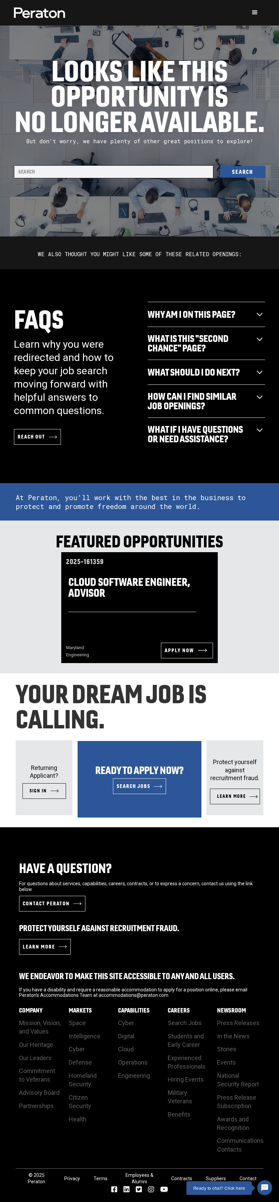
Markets (80, 1010)
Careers (179, 1010)
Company (31, 1010)
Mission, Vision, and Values (40, 1027)
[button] (255, 12)
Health (77, 1119)
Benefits (179, 1114)
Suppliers (216, 1178)
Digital (126, 1036)
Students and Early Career (186, 1040)
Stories (226, 1049)
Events (226, 1062)
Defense (80, 1062)
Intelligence (84, 1036)
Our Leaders (35, 1057)
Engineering (134, 1075)
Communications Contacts (240, 1145)
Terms (101, 1178)
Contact (248, 1178)
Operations (133, 1062)
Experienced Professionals (187, 1062)
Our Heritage (36, 1044)
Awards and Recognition (233, 1123)
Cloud (126, 1049)
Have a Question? (65, 868)
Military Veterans (180, 1097)
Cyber (77, 1049)
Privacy (72, 1178)
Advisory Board (39, 1092)
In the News (233, 1036)
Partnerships (36, 1105)
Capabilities (134, 1010)
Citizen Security (80, 1101)
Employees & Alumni (139, 1178)
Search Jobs (185, 1022)
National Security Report (238, 1080)
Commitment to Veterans (37, 1075)
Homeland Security (83, 1080)
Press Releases (238, 1022)
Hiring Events (186, 1079)
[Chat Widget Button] (264, 1187)
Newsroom (231, 1010)
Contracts (181, 1178)
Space (77, 1022)
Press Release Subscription (236, 1101)
